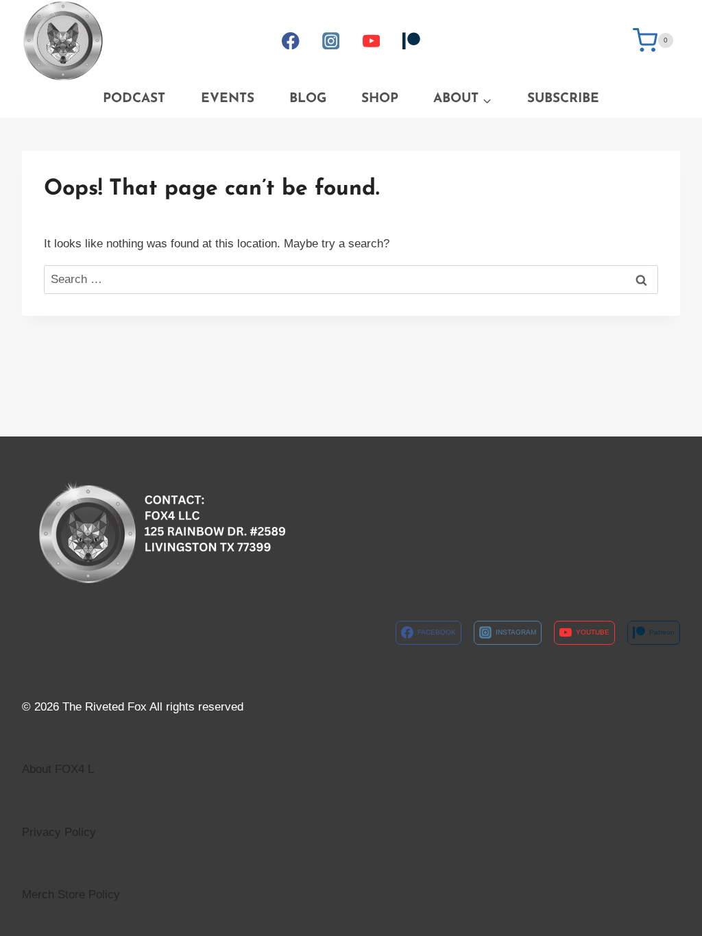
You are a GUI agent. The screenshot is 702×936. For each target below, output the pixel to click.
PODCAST (134, 99)
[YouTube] (371, 40)
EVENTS (227, 99)
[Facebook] (291, 40)
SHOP (379, 99)
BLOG (307, 99)
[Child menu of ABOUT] (462, 100)
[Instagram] (330, 40)
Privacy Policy (59, 832)
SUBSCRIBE (563, 99)
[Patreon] (411, 40)
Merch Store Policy (71, 894)
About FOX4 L (58, 769)
